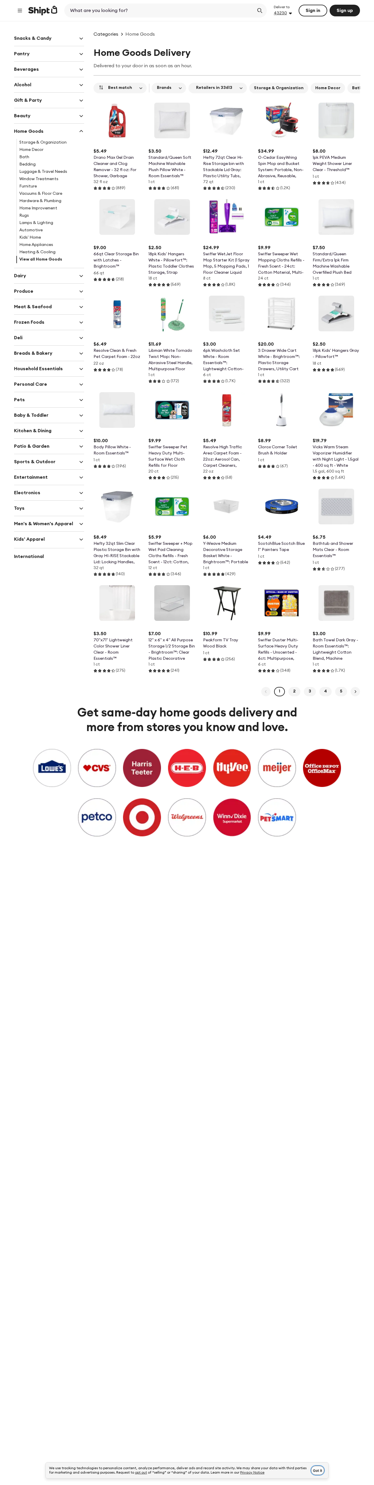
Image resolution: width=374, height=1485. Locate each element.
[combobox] (159, 10)
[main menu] (20, 10)
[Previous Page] (266, 691)
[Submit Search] (260, 10)
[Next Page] (355, 691)
